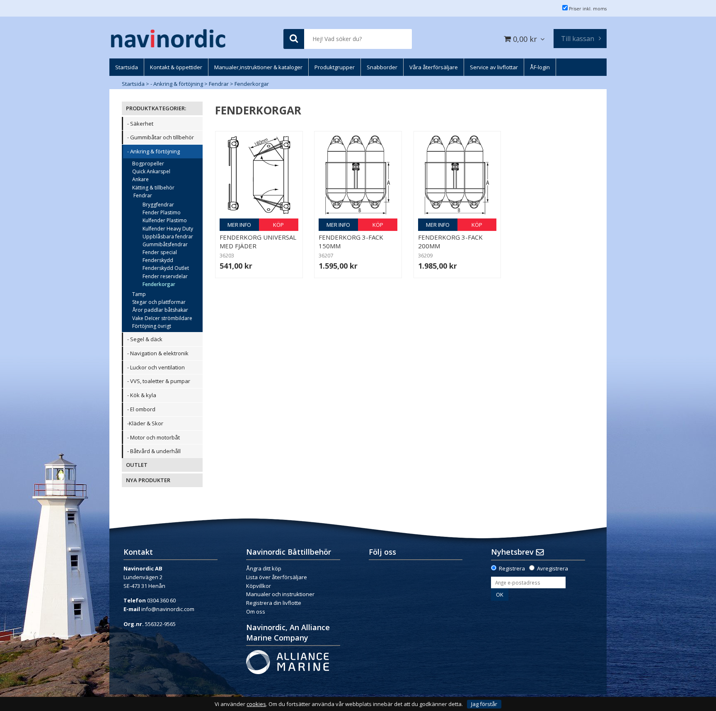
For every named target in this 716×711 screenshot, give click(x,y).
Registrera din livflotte (273, 603)
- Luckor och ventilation (156, 367)
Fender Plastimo (162, 212)
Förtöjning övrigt (151, 326)
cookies (256, 704)
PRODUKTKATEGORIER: (156, 108)
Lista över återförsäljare (276, 577)
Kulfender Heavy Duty (168, 228)
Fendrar (219, 83)
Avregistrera (552, 568)
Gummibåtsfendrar (165, 244)
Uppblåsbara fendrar (168, 236)
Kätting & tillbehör (153, 187)
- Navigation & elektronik (158, 353)
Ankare (140, 179)
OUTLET (137, 464)
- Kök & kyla (141, 395)
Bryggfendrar (158, 204)
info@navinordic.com (167, 609)
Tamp (139, 294)
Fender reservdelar (165, 276)
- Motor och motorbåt (153, 437)
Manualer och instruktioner (281, 594)
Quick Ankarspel (151, 171)
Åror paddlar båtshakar (160, 309)
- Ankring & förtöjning (176, 83)
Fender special (160, 252)
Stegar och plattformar (159, 302)
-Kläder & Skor (145, 423)
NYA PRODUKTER (148, 480)
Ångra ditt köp (263, 568)
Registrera (512, 568)
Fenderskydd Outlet (166, 268)
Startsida (133, 83)
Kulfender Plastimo (165, 220)
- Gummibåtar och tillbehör (160, 137)
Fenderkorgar (252, 83)
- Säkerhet (140, 123)
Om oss (255, 611)
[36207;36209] (358, 175)
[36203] (259, 175)
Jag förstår (484, 704)
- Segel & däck (144, 339)
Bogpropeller (148, 163)
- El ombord (141, 409)
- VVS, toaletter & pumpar (158, 381)
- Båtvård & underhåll (154, 451)
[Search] (293, 39)
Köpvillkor (258, 586)
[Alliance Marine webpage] (287, 661)
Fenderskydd (158, 260)
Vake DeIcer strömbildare (162, 318)
